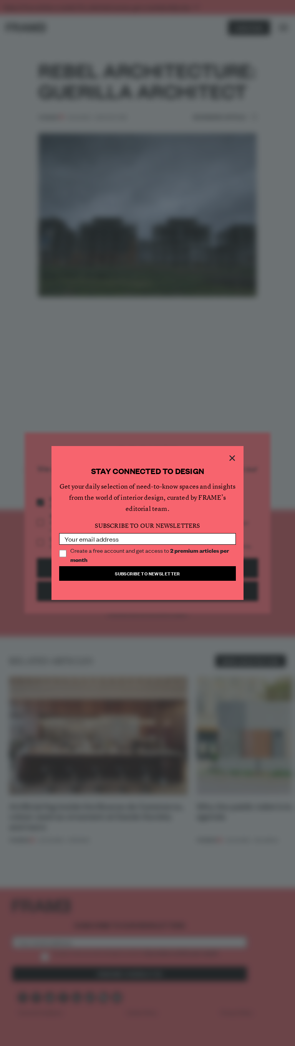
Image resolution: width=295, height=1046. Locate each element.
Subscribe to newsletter (147, 573)
